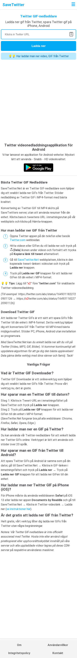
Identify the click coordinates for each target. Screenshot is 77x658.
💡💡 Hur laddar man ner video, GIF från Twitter (38, 56)
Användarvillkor (58, 645)
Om (19, 645)
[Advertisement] (38, 101)
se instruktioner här (18, 509)
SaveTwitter (13, 5)
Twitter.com (17, 240)
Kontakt (57, 653)
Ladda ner (39, 46)
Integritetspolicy (19, 653)
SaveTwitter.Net (28, 259)
